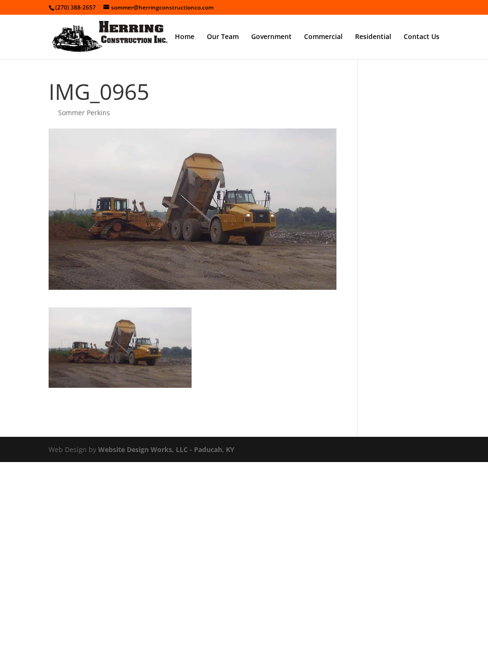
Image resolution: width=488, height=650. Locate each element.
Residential (373, 37)
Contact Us (421, 37)
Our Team (223, 37)
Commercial (323, 37)
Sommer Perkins (84, 112)
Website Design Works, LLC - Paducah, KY (166, 449)
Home (184, 37)
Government (271, 37)
